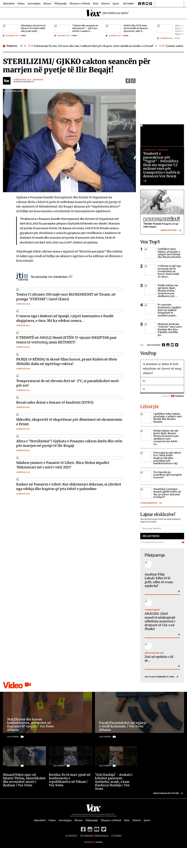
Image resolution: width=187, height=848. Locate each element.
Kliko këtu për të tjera (169, 230)
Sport (116, 3)
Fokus (21, 3)
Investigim (34, 3)
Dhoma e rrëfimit (80, 3)
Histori (105, 3)
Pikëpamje (60, 3)
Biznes (47, 3)
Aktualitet (9, 3)
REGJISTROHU (151, 536)
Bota (95, 3)
